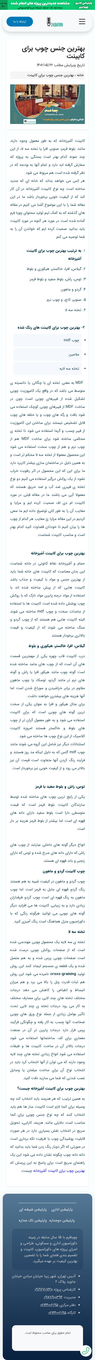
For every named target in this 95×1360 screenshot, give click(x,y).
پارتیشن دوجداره (62, 1220)
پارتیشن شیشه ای (33, 1209)
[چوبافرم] (54, 21)
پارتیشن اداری (62, 1209)
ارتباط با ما (19, 21)
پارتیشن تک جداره (33, 1220)
